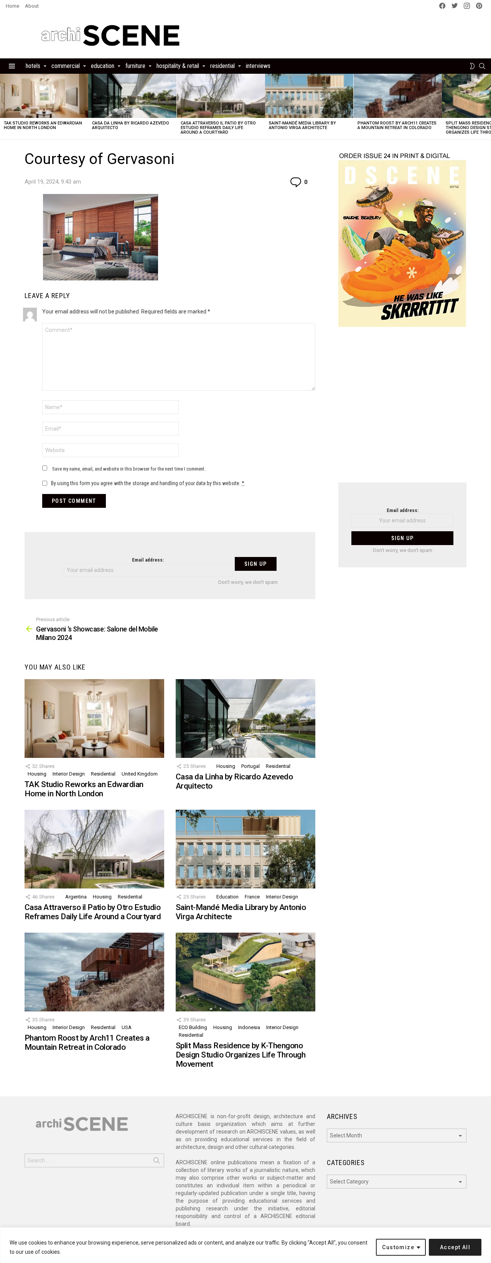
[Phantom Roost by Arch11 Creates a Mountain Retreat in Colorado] (398, 96)
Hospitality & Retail (178, 66)
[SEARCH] (482, 66)
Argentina (76, 897)
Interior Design (69, 774)
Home (12, 6)
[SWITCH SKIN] (472, 66)
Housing (37, 774)
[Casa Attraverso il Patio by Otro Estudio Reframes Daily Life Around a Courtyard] (221, 96)
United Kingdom (140, 774)
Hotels (33, 66)
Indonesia (249, 1027)
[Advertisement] (402, 409)
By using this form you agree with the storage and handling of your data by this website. (147, 483)
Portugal (250, 766)
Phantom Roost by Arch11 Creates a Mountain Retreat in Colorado (397, 125)
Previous (4, 106)
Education (102, 66)
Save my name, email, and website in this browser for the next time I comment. (129, 469)
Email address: (148, 560)
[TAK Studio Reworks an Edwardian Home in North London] (44, 96)
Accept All (455, 1247)
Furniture (135, 66)
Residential (222, 66)
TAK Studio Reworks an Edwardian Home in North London (43, 125)
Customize (398, 1247)
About (32, 6)
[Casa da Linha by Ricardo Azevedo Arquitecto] (132, 96)
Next (487, 106)
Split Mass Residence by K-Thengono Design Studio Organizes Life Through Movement (240, 1054)
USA (127, 1027)
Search (156, 1162)
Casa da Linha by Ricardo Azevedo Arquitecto (130, 125)
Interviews (258, 66)
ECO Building (193, 1027)
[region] (245, 1245)
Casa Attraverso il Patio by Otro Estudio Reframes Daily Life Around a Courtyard (218, 128)
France (252, 897)
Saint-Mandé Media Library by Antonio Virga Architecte (302, 125)
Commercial (65, 66)
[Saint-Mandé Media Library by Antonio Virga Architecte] (309, 96)
